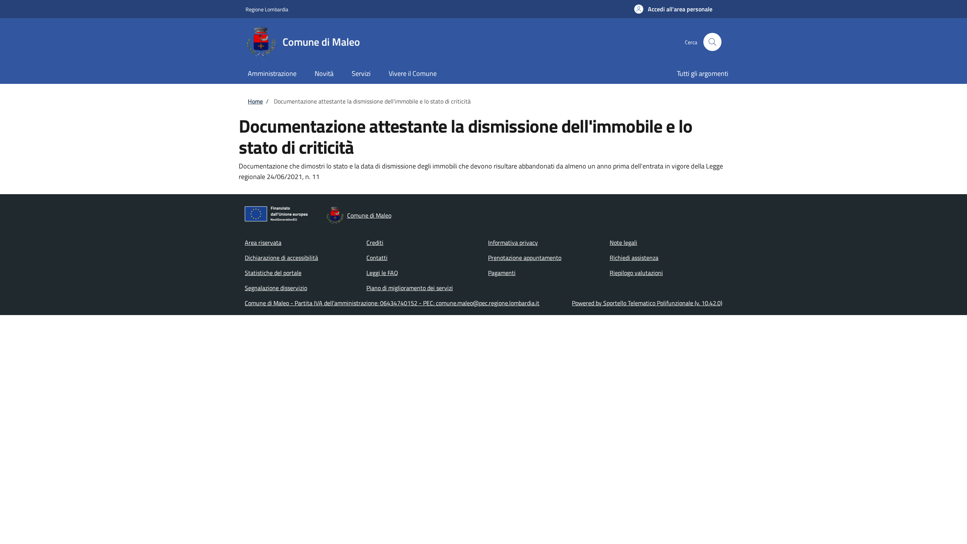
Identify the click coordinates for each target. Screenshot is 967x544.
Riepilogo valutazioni (636, 272)
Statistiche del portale (273, 272)
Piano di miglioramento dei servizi (409, 287)
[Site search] (712, 42)
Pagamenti (502, 272)
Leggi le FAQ (382, 272)
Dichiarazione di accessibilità (281, 257)
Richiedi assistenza (634, 257)
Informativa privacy (513, 242)
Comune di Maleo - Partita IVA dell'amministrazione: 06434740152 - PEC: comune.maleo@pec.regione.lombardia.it (392, 303)
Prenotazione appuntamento (524, 257)
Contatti (377, 257)
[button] (673, 9)
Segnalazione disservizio (276, 287)
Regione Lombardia (267, 9)
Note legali (623, 242)
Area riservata (263, 242)
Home (255, 101)
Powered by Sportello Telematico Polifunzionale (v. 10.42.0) (647, 303)
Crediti (374, 242)
